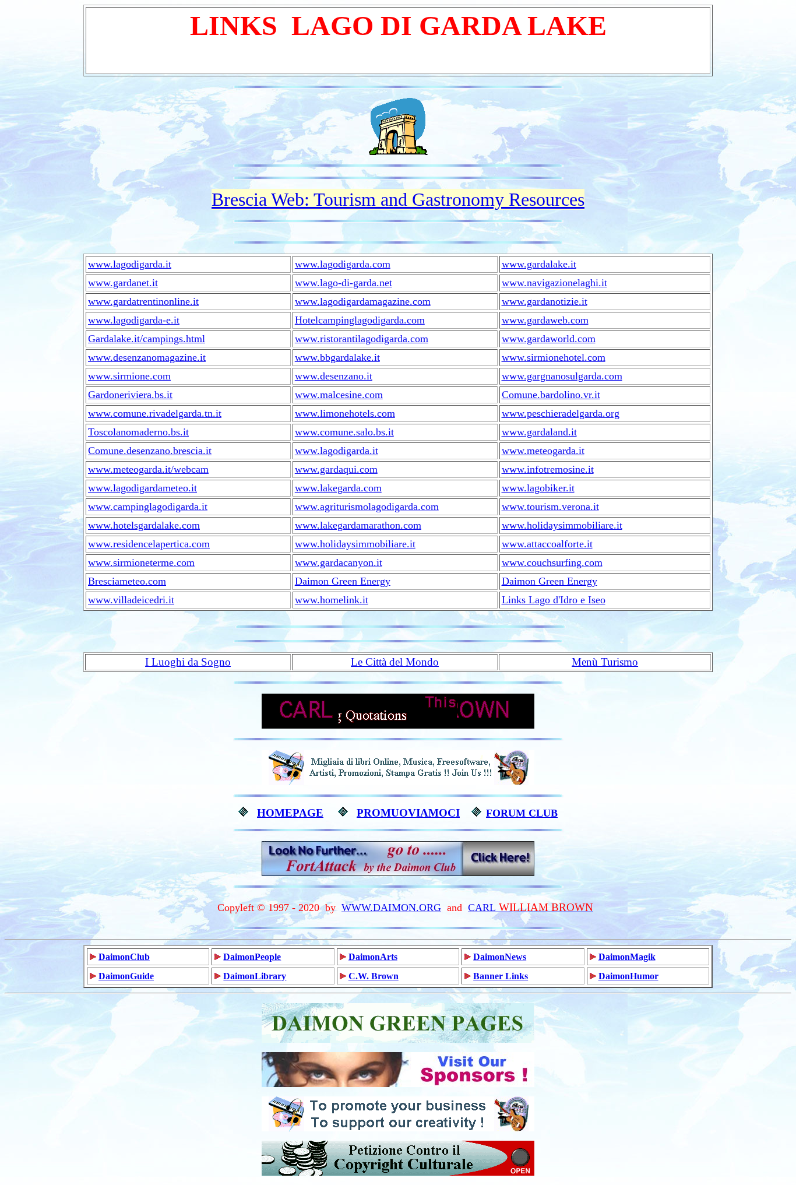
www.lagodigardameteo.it (142, 488)
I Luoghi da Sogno (188, 662)
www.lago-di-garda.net (343, 283)
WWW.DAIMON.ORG (391, 907)
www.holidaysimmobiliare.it (562, 525)
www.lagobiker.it (538, 488)
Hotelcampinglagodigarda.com (360, 320)
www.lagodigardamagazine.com (363, 301)
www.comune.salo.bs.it (344, 432)
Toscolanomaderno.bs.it (138, 432)
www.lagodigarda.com (342, 264)
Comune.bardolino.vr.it (551, 394)
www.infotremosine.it (548, 469)
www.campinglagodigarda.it (147, 506)
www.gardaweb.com (545, 320)
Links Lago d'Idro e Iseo (553, 600)
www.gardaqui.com (336, 469)
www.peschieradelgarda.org (560, 413)
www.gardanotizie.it (544, 301)
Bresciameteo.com (127, 581)
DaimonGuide (126, 976)
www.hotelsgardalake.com (144, 525)
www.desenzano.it (333, 376)
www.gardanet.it (123, 283)
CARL (482, 907)
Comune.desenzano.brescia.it (150, 450)
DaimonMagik (627, 957)
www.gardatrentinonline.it (143, 301)
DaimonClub (124, 957)
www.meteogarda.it (543, 450)
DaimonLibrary (254, 976)
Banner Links (500, 976)
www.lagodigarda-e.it (133, 320)
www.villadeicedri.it (131, 600)
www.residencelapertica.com (149, 544)
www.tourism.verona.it (550, 506)
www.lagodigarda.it (129, 264)
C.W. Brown (373, 976)
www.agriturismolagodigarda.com (367, 506)
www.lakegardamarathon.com (358, 525)
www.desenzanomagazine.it (147, 357)
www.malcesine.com (339, 394)
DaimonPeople (252, 957)
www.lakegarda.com (338, 488)
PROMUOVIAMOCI (408, 813)
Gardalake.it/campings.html (146, 338)
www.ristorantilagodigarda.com (361, 338)
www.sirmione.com (129, 376)
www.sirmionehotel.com (553, 357)
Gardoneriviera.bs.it (130, 394)
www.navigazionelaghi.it (554, 283)
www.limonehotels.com (345, 413)
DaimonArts (372, 957)
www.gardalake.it (539, 264)
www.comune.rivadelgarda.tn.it (154, 413)
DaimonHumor (628, 976)
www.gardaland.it (539, 432)
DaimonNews (499, 957)
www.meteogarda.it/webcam (148, 469)
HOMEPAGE (290, 813)
